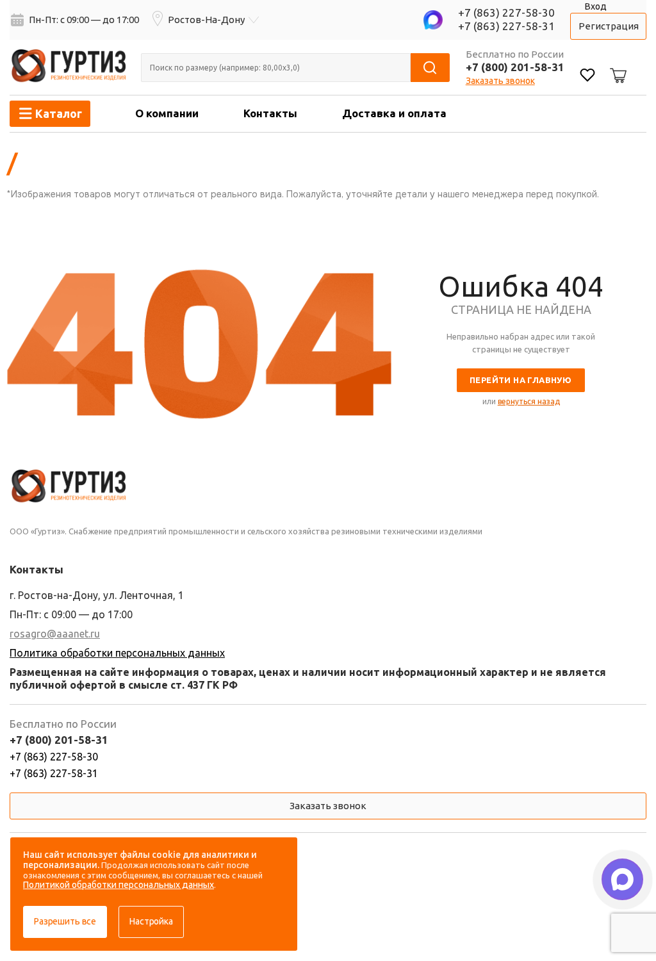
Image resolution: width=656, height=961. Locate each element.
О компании (167, 113)
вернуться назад (529, 401)
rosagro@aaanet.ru (55, 633)
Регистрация (608, 26)
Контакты (270, 113)
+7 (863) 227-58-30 (506, 12)
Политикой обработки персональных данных (118, 885)
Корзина (616, 65)
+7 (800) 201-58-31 (515, 67)
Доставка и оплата (394, 113)
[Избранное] (587, 76)
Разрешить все (65, 921)
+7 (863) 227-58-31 (506, 26)
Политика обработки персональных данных (117, 653)
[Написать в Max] (622, 879)
